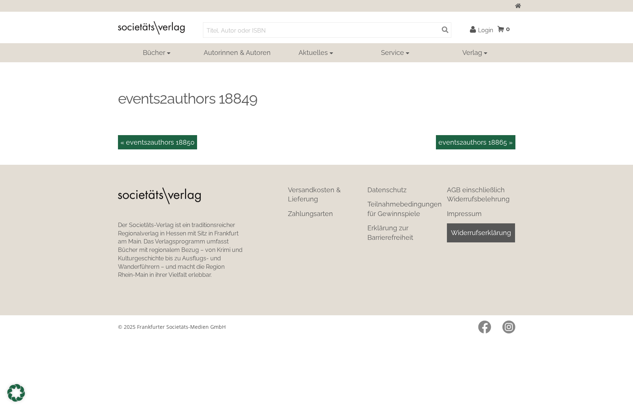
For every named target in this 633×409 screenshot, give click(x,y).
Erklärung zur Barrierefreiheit (390, 232)
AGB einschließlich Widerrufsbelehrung (478, 194)
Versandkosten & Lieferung (314, 194)
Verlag (472, 52)
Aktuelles (313, 52)
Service (392, 52)
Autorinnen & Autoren (237, 52)
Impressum (464, 213)
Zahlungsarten (310, 213)
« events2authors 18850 (158, 142)
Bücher (154, 52)
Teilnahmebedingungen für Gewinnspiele (404, 208)
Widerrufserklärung (481, 233)
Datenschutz (387, 190)
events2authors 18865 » (475, 142)
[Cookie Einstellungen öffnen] (16, 393)
